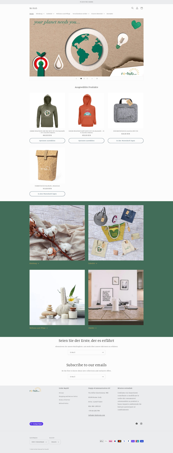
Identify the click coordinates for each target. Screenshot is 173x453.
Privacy (61, 393)
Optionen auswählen (47, 141)
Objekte (91, 328)
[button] (40, 13)
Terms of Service (64, 400)
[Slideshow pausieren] (97, 79)
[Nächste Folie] (92, 79)
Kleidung (33, 263)
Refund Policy (63, 403)
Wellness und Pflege (38, 328)
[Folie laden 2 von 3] (84, 78)
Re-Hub (36, 449)
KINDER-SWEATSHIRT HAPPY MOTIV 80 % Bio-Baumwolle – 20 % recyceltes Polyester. (86, 131)
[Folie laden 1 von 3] (81, 78)
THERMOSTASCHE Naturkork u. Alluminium (47, 186)
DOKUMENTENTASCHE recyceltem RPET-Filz (125, 131)
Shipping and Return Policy (68, 396)
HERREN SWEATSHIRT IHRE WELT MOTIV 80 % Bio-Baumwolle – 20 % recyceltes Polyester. (47, 131)
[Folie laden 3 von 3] (87, 78)
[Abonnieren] (102, 352)
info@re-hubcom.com (96, 415)
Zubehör (91, 263)
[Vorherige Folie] (76, 79)
